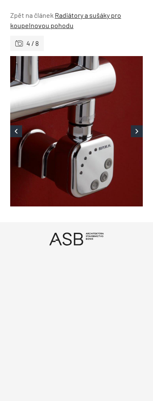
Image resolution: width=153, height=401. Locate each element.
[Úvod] (76, 239)
